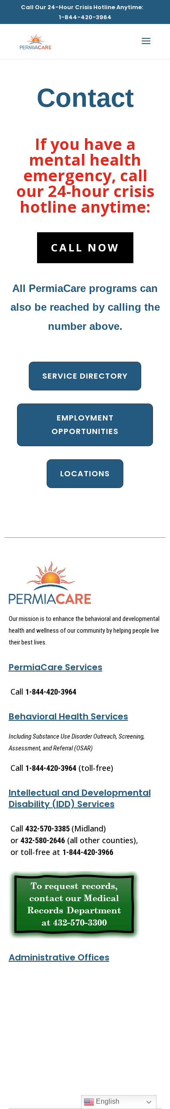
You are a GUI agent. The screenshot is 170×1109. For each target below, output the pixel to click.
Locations (85, 473)
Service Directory (85, 375)
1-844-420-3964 (85, 17)
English (106, 1101)
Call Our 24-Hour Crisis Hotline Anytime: (82, 7)
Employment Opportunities (85, 424)
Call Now (85, 247)
